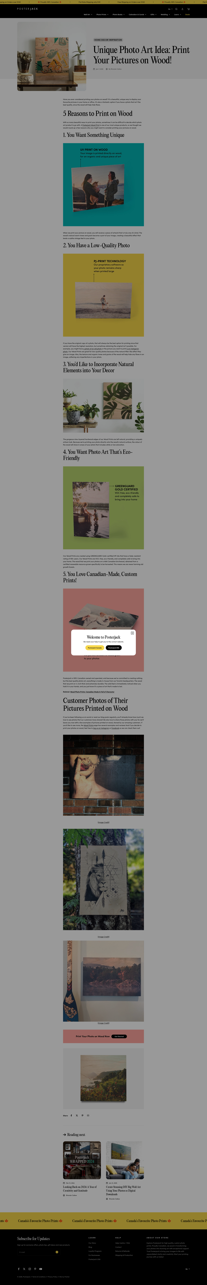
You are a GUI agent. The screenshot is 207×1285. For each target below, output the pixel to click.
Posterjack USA (113, 648)
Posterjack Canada (95, 648)
